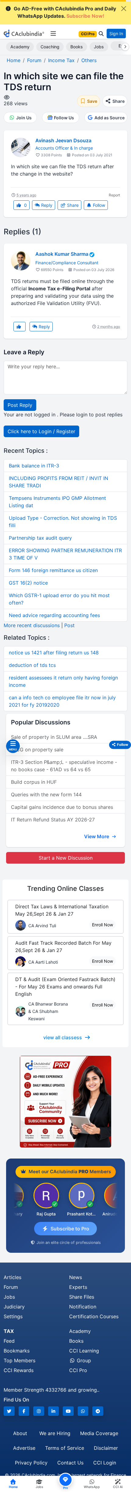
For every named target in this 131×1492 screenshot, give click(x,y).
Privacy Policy (31, 1463)
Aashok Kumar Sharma (61, 254)
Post (69, 625)
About (20, 1433)
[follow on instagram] (38, 1411)
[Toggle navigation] (53, 33)
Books (76, 46)
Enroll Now (102, 924)
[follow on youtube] (68, 1411)
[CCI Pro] (65, 1102)
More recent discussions (32, 625)
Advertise (24, 1448)
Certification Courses (94, 1316)
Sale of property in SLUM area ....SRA (54, 737)
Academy (20, 46)
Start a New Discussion (66, 858)
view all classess (62, 1037)
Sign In (116, 33)
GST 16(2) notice (28, 583)
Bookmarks (17, 1351)
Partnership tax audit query (40, 538)
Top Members (19, 1360)
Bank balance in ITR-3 (34, 466)
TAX (9, 1331)
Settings (13, 1316)
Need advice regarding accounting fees (54, 615)
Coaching (50, 46)
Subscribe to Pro (70, 1229)
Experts (78, 1287)
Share (72, 205)
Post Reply (20, 405)
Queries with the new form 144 (46, 794)
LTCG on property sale (37, 749)
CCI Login (104, 1463)
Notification (82, 1307)
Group (83, 1360)
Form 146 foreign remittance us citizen (53, 570)
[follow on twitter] (9, 1411)
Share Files (81, 1297)
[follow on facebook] (24, 1411)
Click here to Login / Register (41, 431)
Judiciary (14, 1307)
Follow (98, 205)
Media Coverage (99, 1433)
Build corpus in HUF (34, 782)
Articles (12, 1277)
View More (97, 836)
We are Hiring (54, 1433)
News (75, 1277)
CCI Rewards (19, 1370)
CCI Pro (78, 1370)
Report (114, 195)
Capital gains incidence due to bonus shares (62, 807)
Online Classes (65, 888)
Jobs (99, 46)
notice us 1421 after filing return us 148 (54, 652)
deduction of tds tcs (32, 665)
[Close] (123, 8)
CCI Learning (84, 1351)
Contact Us (70, 1463)
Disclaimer (106, 1448)
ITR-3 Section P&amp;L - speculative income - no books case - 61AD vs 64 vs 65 (64, 765)
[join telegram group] (97, 1411)
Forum (11, 1287)
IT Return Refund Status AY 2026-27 (53, 820)
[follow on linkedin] (53, 1411)
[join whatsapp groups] (83, 1411)
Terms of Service (64, 1448)
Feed (9, 1341)
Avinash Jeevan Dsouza (63, 140)
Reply (46, 205)
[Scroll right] (124, 47)
